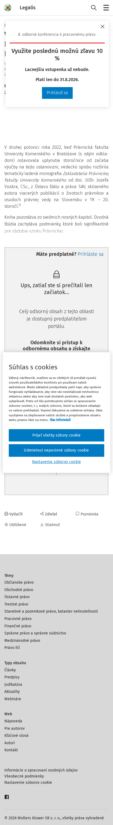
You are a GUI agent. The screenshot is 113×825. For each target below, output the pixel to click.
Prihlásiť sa (57, 92)
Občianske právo (19, 582)
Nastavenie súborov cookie (28, 782)
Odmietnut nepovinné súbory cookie (56, 450)
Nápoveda (13, 721)
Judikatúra (13, 684)
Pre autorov (14, 728)
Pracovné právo (18, 618)
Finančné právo (17, 626)
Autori (9, 743)
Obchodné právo (18, 589)
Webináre (12, 699)
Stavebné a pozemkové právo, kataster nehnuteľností (51, 611)
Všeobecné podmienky (24, 776)
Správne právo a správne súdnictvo (35, 633)
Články (10, 670)
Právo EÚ (12, 647)
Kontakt (11, 750)
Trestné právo (16, 604)
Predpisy (11, 677)
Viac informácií (60, 420)
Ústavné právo (17, 597)
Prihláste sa (91, 254)
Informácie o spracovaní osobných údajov (41, 770)
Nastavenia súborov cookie (56, 461)
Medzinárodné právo (22, 640)
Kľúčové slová (16, 735)
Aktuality (12, 691)
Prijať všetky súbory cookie (56, 435)
